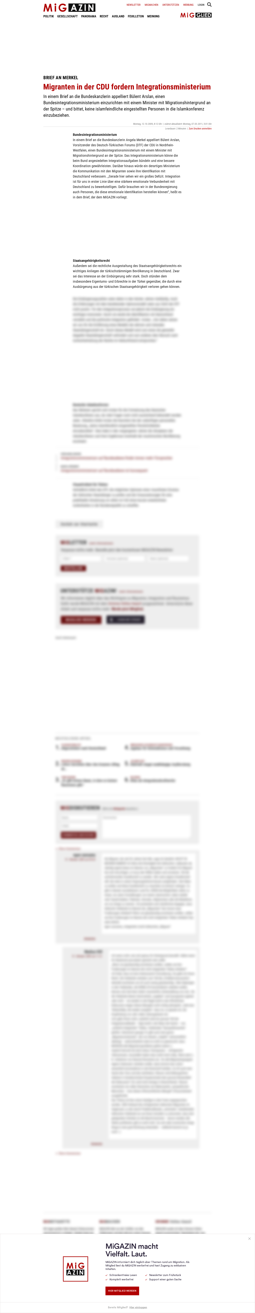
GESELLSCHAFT (67, 16)
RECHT (104, 16)
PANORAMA (88, 16)
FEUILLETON (136, 16)
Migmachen (151, 4)
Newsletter (134, 4)
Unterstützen (170, 4)
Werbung (188, 4)
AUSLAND (118, 16)
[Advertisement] (127, 46)
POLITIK (48, 16)
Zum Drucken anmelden (200, 128)
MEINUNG (153, 16)
